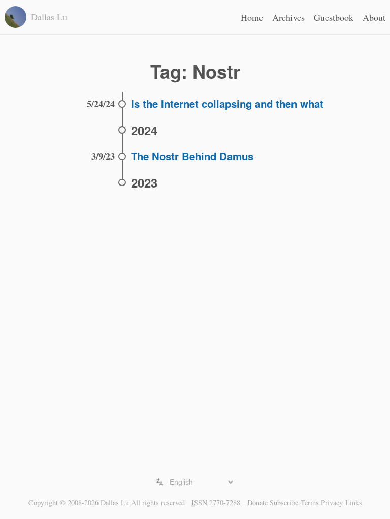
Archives (288, 17)
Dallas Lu (115, 502)
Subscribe (284, 502)
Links (353, 502)
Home (252, 17)
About (374, 17)
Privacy (332, 502)
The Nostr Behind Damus (192, 156)
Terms (310, 502)
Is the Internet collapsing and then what (227, 103)
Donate (257, 502)
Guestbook (333, 17)
